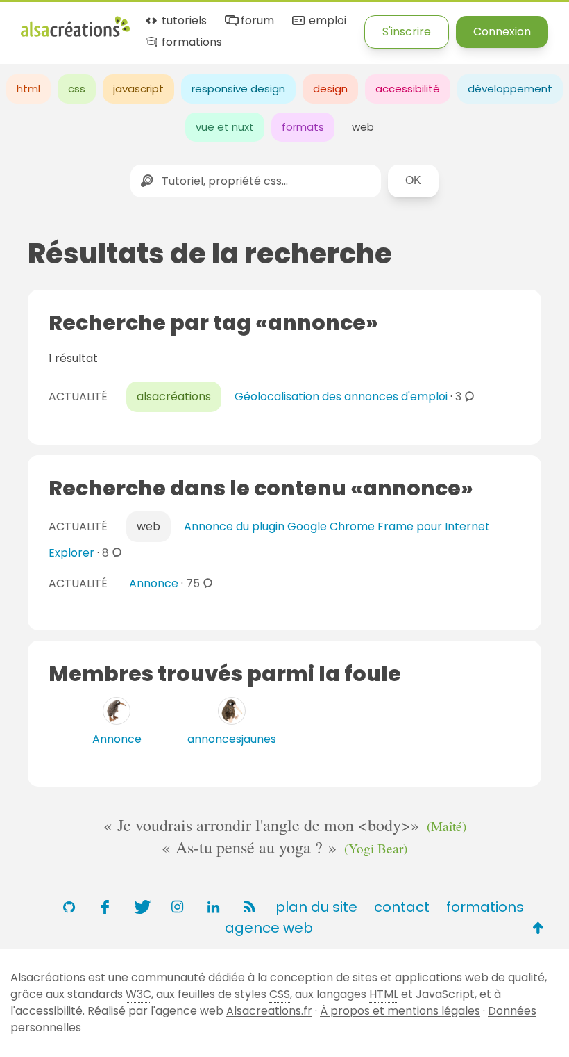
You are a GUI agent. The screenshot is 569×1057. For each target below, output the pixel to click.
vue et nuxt (225, 127)
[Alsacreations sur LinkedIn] (213, 907)
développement (510, 88)
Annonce (153, 583)
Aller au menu (58, 23)
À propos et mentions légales (400, 1011)
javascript (138, 88)
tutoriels (183, 21)
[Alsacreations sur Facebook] (104, 907)
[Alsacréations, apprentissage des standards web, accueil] (75, 35)
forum (256, 21)
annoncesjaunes (231, 739)
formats (303, 127)
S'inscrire (406, 32)
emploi (326, 21)
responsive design (238, 88)
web (363, 127)
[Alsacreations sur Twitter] (141, 907)
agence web (269, 927)
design (330, 88)
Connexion (502, 32)
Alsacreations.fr (269, 1011)
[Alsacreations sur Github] (68, 907)
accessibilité (407, 88)
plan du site (316, 907)
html (28, 88)
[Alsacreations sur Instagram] (177, 907)
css (76, 88)
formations (190, 42)
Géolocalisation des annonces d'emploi (341, 396)
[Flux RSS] (249, 907)
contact (402, 907)
